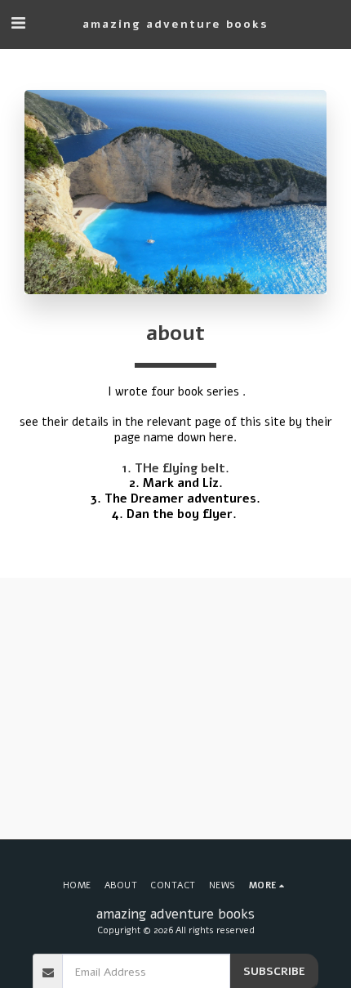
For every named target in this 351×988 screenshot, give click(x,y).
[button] (18, 23)
